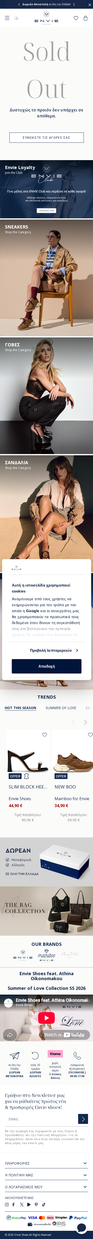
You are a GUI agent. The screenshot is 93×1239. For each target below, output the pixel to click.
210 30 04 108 (61, 4)
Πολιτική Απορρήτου (51, 1135)
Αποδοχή (46, 666)
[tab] (61, 707)
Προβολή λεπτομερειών (51, 650)
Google (33, 611)
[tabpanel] (46, 772)
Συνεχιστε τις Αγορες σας (46, 138)
